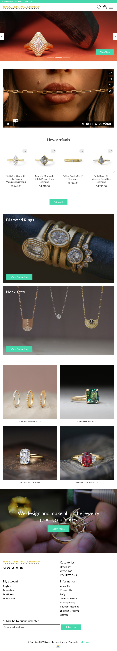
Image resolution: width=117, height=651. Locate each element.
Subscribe (71, 627)
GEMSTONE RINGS (87, 482)
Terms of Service (68, 598)
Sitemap (64, 614)
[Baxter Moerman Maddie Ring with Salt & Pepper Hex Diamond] (44, 160)
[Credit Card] (58, 646)
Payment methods (69, 606)
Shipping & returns (69, 610)
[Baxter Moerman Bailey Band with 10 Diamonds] (72, 160)
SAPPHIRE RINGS (87, 421)
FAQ (62, 594)
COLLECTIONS (68, 575)
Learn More (58, 528)
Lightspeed (85, 642)
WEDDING (66, 571)
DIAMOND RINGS (30, 482)
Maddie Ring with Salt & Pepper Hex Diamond (44, 179)
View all (58, 201)
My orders (8, 590)
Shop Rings (105, 52)
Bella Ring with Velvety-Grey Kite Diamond (101, 179)
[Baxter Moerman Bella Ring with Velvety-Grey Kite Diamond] (101, 160)
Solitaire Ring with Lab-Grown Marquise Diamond (16, 179)
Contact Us (66, 590)
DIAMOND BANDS (30, 421)
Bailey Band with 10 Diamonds (72, 177)
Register (7, 586)
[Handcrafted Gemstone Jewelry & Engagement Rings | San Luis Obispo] (21, 7)
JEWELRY (65, 566)
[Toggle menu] (111, 7)
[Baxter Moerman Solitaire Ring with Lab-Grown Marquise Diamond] (15, 160)
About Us (65, 586)
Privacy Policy (67, 602)
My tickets (8, 594)
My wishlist (9, 598)
